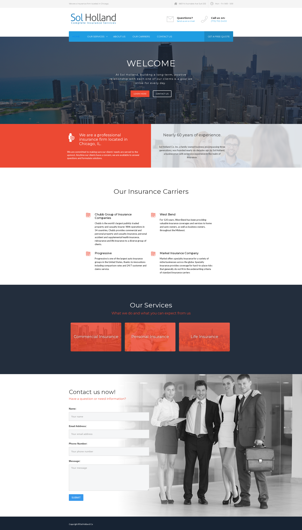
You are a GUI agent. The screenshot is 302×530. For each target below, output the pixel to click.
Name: (72, 408)
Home (76, 36)
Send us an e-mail (186, 21)
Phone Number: (78, 443)
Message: (74, 461)
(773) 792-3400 (219, 21)
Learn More (140, 94)
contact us (164, 36)
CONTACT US (162, 94)
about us (119, 36)
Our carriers (141, 36)
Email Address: (78, 426)
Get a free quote (219, 36)
